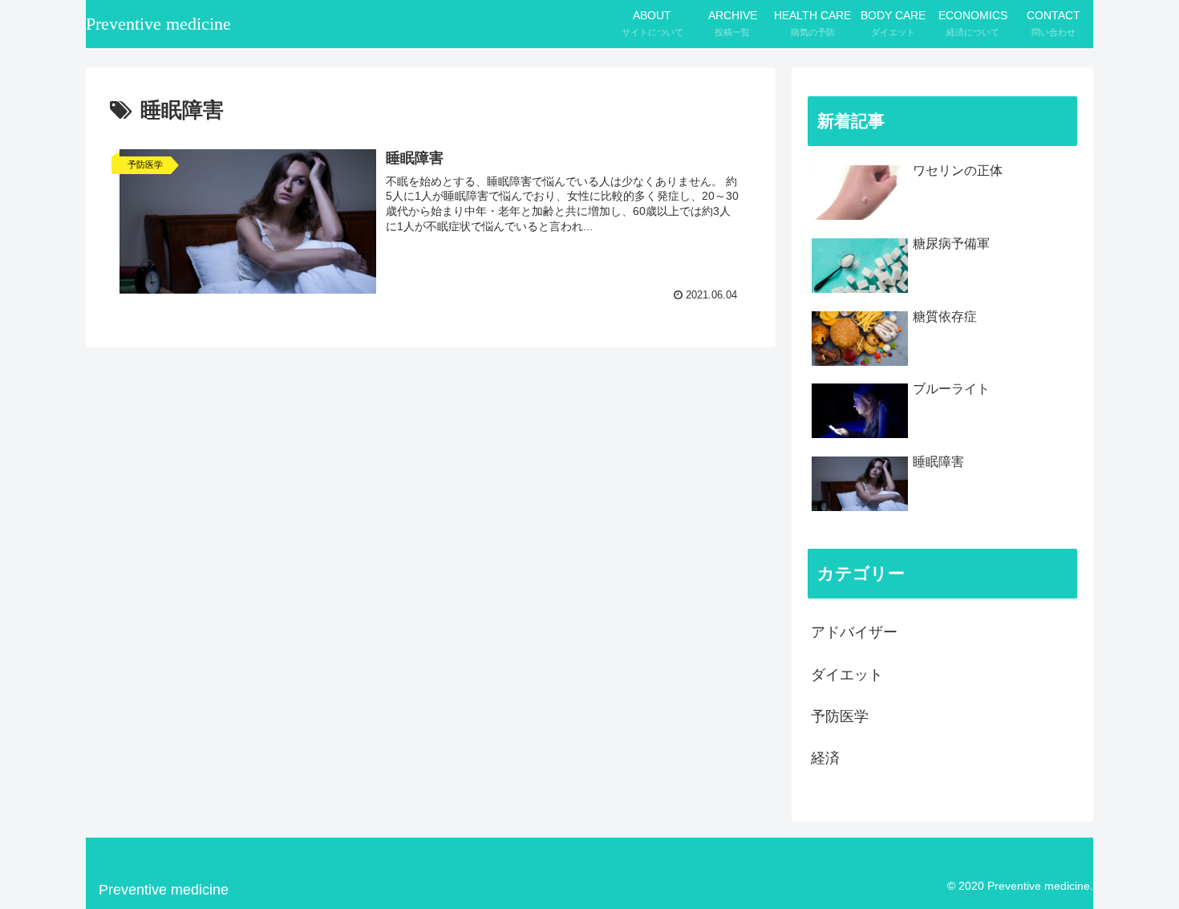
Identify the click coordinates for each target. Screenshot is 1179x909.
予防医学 (840, 716)
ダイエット (847, 675)
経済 (825, 758)
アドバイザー (854, 632)
